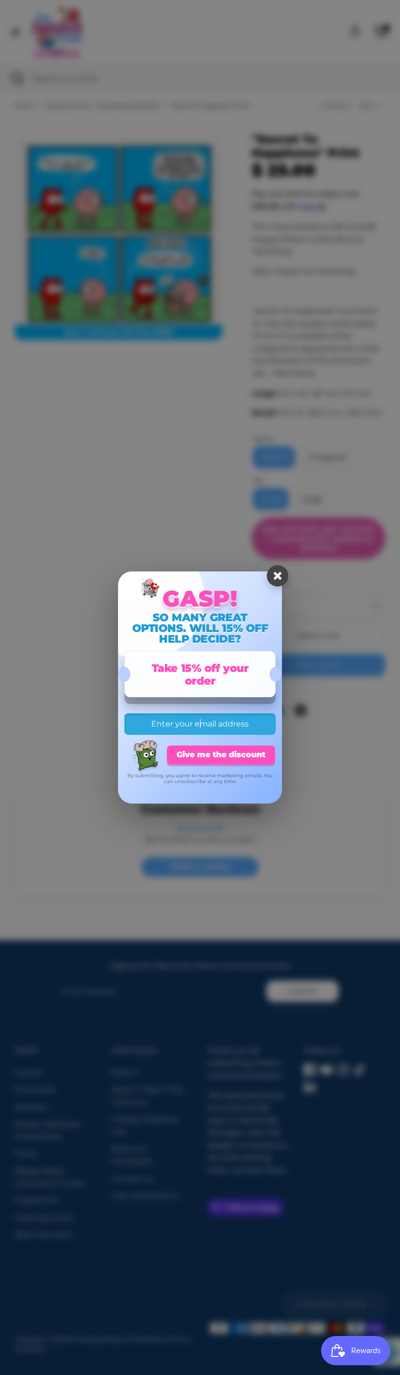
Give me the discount (221, 754)
